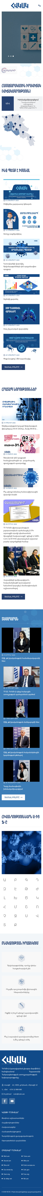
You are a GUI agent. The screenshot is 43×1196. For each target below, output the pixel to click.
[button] (39, 6)
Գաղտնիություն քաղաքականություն (17, 1136)
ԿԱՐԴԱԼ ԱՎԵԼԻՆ (16, 24)
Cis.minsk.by (8, 1170)
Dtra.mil (6, 1165)
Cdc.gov (26, 1170)
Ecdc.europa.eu (29, 1165)
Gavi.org (7, 1174)
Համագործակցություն (11, 1132)
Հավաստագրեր (8, 1127)
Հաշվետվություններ (10, 1123)
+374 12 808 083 (15, 1089)
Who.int (26, 1161)
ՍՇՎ (8, 103)
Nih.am (26, 1179)
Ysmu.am (26, 1156)
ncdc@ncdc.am (19, 1094)
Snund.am (7, 1161)
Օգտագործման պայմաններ (14, 1141)
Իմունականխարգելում (28, 103)
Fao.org (26, 1174)
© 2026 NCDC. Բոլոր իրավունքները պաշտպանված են (21, 1192)
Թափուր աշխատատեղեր (13, 1118)
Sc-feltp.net (8, 1179)
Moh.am (7, 1156)
